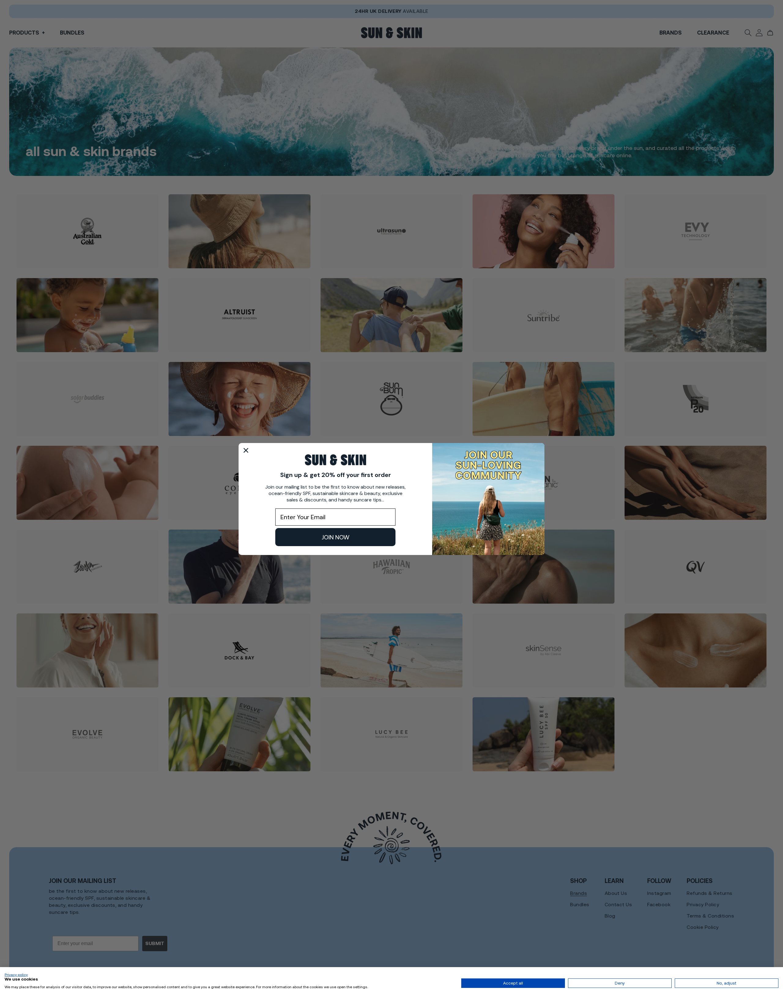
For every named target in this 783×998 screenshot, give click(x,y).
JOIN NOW (335, 537)
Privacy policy (16, 975)
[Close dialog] (246, 450)
